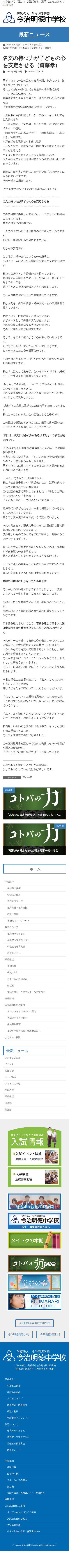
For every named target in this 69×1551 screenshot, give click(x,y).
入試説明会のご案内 (15, 1005)
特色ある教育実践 (16, 946)
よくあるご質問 (12, 1037)
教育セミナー (14, 953)
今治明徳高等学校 (18, 1334)
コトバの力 (10, 1077)
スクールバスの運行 (17, 979)
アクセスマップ (15, 901)
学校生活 (9, 959)
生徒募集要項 (14, 1024)
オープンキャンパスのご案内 (21, 1011)
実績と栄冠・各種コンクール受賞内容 (26, 992)
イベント (9, 1064)
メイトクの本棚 (12, 1083)
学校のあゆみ (14, 894)
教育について (11, 927)
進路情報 (9, 998)
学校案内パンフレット (18, 920)
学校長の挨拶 (14, 888)
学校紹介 (9, 882)
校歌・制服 (12, 914)
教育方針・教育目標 (17, 907)
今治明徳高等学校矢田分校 (34, 1323)
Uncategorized (12, 1058)
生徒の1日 (12, 972)
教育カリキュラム (16, 933)
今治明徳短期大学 (50, 1334)
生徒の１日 (12, 1473)
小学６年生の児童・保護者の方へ (23, 1031)
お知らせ (9, 1070)
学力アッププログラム (18, 940)
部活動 (10, 985)
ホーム (35, 869)
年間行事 (11, 966)
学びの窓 (27, 777)
